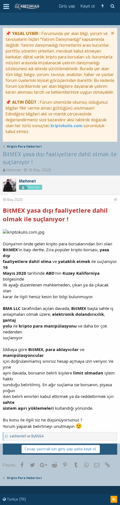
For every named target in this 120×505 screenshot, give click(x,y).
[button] (6, 6)
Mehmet (13, 170)
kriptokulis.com (66, 126)
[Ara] (112, 6)
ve (26, 436)
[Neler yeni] (102, 6)
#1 (115, 200)
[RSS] (114, 499)
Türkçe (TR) (16, 499)
